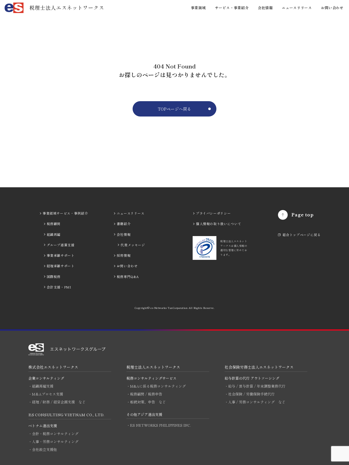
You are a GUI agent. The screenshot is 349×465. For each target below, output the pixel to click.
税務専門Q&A (128, 276)
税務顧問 (54, 223)
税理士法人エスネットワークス (153, 367)
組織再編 (54, 234)
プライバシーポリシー (213, 213)
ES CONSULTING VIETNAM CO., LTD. (66, 414)
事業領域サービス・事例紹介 (65, 213)
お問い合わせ (332, 7)
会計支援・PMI (59, 287)
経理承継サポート (61, 265)
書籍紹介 (124, 223)
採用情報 (124, 255)
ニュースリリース (297, 7)
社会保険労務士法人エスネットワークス (259, 367)
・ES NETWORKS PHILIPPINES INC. (158, 425)
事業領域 (198, 7)
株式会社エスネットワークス (53, 367)
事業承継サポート (61, 255)
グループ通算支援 (61, 244)
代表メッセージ (133, 244)
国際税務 (54, 276)
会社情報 (265, 7)
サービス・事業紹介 (232, 7)
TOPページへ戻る (174, 109)
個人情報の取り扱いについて (218, 223)
